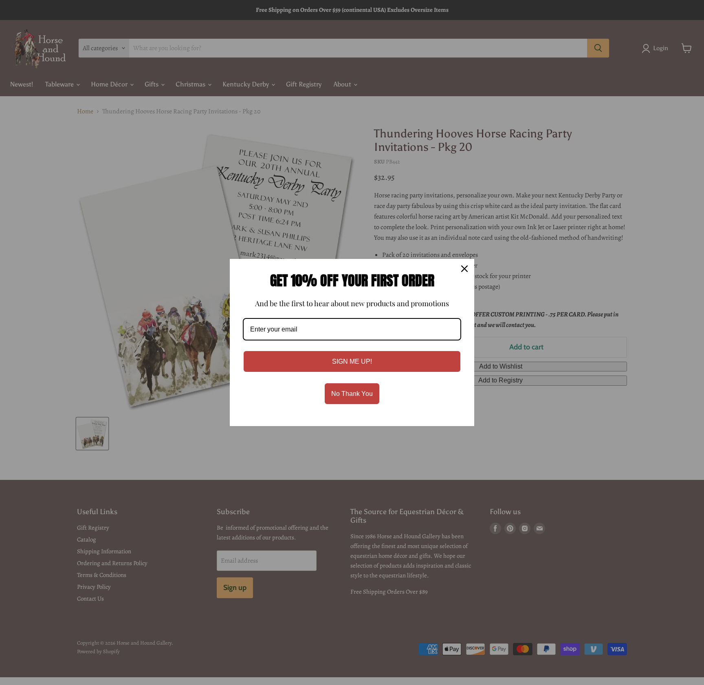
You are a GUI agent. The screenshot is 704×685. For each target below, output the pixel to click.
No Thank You (352, 393)
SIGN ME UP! (352, 361)
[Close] (464, 268)
